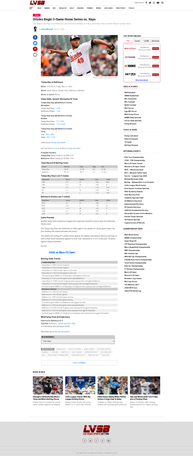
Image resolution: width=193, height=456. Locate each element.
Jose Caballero (106, 352)
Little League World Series (135, 185)
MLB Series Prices (131, 114)
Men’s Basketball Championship (137, 247)
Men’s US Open (130, 272)
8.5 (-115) (51, 137)
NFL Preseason (130, 98)
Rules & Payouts (131, 139)
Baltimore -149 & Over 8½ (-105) (62, 323)
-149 (58, 111)
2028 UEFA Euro (130, 287)
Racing (80, 8)
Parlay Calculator (131, 135)
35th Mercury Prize (132, 194)
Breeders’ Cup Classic (133, 278)
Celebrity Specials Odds (133, 197)
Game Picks (65, 352)
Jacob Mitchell (47, 29)
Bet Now (155, 49)
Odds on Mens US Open (62, 252)
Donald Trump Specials (133, 216)
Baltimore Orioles (103, 349)
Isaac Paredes (77, 352)
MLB (39, 8)
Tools (131, 8)
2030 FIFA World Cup (132, 291)
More (98, 8)
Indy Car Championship (133, 266)
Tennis (90, 8)
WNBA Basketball (131, 95)
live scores (55, 148)
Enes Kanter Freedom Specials (136, 188)
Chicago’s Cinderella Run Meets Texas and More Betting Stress (46, 397)
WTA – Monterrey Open (133, 169)
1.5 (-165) (60, 121)
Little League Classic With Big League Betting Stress (77, 397)
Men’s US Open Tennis (133, 163)
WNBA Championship (132, 237)
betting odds (71, 148)
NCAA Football (130, 105)
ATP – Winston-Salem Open (135, 172)
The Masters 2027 (131, 284)
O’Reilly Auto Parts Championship (138, 259)
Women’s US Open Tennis (134, 166)
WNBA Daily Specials (132, 117)
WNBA (46, 8)
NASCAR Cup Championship (135, 256)
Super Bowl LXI (130, 241)
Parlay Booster (130, 123)
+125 (58, 108)
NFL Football (129, 101)
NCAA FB (62, 8)
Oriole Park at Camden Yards (58, 355)
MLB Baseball (129, 92)
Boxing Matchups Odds (133, 179)
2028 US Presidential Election (136, 210)
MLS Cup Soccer (130, 281)
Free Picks (120, 8)
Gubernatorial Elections (134, 204)
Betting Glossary (131, 145)
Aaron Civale (60, 349)
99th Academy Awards (133, 191)
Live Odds (108, 8)
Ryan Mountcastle (78, 355)
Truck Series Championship (135, 262)
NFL (54, 8)
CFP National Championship (135, 244)
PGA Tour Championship (134, 157)
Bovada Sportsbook (58, 142)
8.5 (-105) (50, 134)
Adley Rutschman (74, 349)
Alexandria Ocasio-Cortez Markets (138, 213)
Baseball (45, 352)
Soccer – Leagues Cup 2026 (135, 176)
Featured (55, 352)
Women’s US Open (131, 275)
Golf (72, 8)
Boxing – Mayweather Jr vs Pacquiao (139, 182)
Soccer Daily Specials (132, 120)
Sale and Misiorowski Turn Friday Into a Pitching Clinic (144, 397)
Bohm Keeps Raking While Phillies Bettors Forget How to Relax (112, 397)
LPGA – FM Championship (134, 160)
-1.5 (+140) (60, 124)
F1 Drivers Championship (134, 269)
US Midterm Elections (133, 201)
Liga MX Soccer (130, 111)
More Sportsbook (142, 80)
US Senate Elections (132, 207)
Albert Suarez (89, 349)
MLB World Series (131, 234)
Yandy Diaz (105, 355)
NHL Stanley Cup (131, 253)
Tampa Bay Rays (93, 355)
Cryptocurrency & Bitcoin (134, 222)
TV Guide (128, 142)
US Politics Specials (132, 219)
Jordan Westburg (91, 352)
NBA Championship (132, 250)
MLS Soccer (129, 108)
